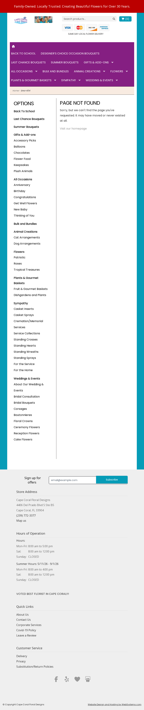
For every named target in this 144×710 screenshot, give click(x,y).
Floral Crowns (23, 421)
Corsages (20, 409)
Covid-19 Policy (26, 630)
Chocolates (22, 153)
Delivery (21, 656)
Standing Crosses (26, 339)
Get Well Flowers (25, 203)
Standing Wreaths (26, 352)
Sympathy (68, 80)
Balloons (19, 147)
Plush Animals (23, 171)
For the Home (23, 370)
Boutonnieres (23, 415)
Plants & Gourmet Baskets (31, 80)
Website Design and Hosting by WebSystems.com (114, 704)
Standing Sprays (25, 358)
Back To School (24, 111)
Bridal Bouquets (24, 403)
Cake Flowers (23, 439)
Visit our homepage (73, 129)
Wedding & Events (99, 80)
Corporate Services (28, 625)
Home (15, 90)
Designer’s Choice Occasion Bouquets (70, 53)
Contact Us (23, 620)
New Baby (20, 209)
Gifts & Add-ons (96, 62)
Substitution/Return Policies (34, 667)
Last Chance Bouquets (28, 62)
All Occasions (22, 71)
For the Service (24, 364)
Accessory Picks (25, 140)
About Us (22, 615)
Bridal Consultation (27, 397)
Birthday (19, 191)
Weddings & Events (27, 379)
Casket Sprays (24, 315)
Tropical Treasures (27, 270)
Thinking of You (24, 216)
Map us (21, 521)
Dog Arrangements (27, 244)
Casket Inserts (24, 309)
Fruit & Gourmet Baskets (31, 289)
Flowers (116, 71)
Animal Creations (87, 71)
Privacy (21, 661)
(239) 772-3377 (26, 515)
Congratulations (25, 197)
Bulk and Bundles (55, 71)
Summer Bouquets (64, 62)
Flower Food (22, 159)
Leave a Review (26, 635)
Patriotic (19, 257)
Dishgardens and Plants (30, 295)
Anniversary (22, 185)
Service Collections (27, 333)
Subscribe (112, 479)
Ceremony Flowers (27, 427)
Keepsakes (21, 165)
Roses (18, 264)
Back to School (23, 53)
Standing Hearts (25, 346)
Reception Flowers (26, 433)
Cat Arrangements (27, 237)
